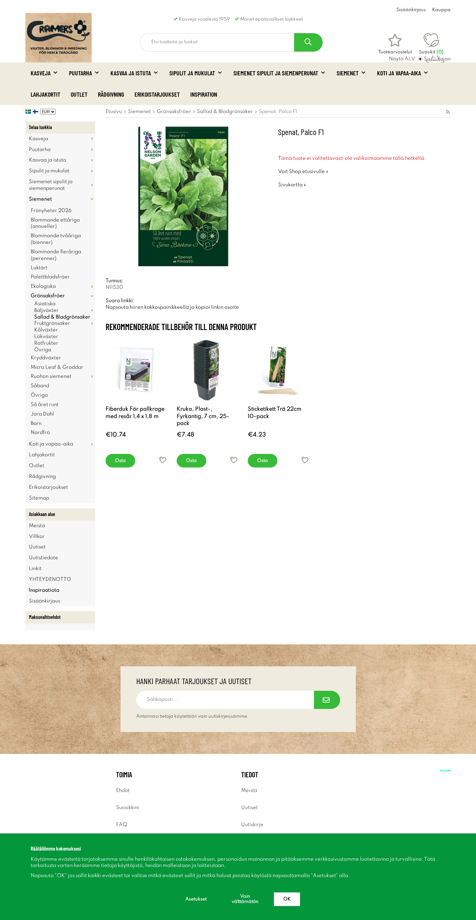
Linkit (35, 568)
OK (287, 899)
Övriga (42, 349)
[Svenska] (29, 111)
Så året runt (45, 404)
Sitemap (39, 498)
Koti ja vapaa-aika (399, 73)
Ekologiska (43, 286)
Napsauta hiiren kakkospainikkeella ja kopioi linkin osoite (172, 307)
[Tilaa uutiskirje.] (327, 700)
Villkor (37, 536)
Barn (36, 423)
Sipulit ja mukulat (192, 73)
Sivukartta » (292, 184)
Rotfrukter (46, 343)
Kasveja (41, 73)
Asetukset (196, 899)
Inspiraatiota (44, 590)
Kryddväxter (46, 358)
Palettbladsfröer (50, 277)
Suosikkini (127, 807)
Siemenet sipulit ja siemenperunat (275, 73)
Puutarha (80, 73)
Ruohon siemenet (51, 376)
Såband (40, 385)
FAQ (121, 824)
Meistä (37, 525)
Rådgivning (111, 94)
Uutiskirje (252, 824)
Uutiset (37, 547)
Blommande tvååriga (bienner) (56, 239)
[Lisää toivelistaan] (162, 460)
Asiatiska (44, 303)
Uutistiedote (43, 557)
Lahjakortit (45, 94)
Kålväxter (46, 330)
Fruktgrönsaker (52, 323)
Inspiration (203, 94)
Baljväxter (46, 310)
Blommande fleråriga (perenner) (56, 255)
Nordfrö (40, 432)
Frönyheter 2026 (51, 210)
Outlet (79, 94)
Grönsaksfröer (48, 295)
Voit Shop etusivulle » (303, 171)
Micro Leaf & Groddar (57, 367)
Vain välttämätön (245, 899)
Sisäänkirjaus (411, 10)
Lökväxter (46, 336)
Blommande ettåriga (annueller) (55, 223)
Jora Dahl (42, 414)
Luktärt (39, 267)
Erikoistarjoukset (157, 94)
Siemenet (348, 73)
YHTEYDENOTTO (50, 579)
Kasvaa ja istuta (130, 73)
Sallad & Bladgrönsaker (62, 317)
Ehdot (123, 790)
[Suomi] (36, 111)
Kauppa (441, 10)
